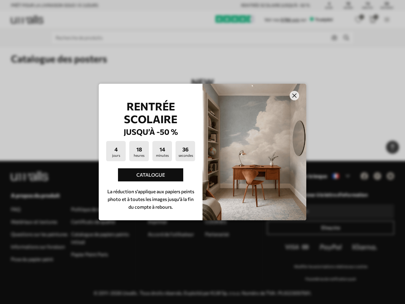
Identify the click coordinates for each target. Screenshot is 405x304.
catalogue (150, 175)
